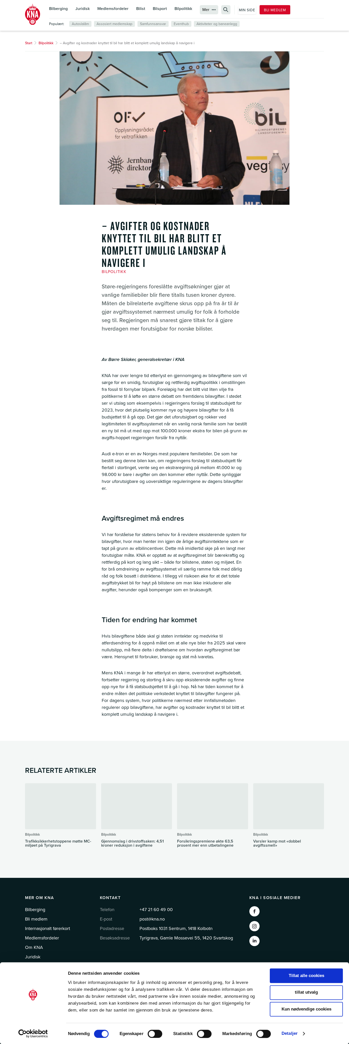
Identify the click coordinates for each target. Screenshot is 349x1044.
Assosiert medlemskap (114, 24)
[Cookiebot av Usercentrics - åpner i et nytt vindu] (33, 1033)
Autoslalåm (80, 24)
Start (28, 43)
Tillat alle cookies (306, 975)
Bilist (140, 8)
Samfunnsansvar (153, 24)
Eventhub (181, 24)
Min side (247, 10)
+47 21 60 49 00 (156, 909)
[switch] (155, 1034)
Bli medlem (275, 10)
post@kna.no (152, 919)
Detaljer (290, 1033)
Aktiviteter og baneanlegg (216, 24)
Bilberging (58, 8)
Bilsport (160, 8)
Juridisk (82, 8)
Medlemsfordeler (113, 8)
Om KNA (34, 947)
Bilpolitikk (183, 8)
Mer (205, 9)
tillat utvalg (306, 992)
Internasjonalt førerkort (47, 928)
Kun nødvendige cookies (306, 1009)
